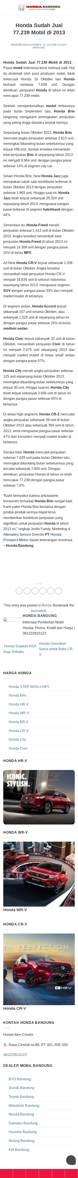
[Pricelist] (32, 1173)
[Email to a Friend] (42, 591)
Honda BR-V (18, 722)
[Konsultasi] (71, 1173)
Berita (46, 605)
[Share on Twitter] (35, 591)
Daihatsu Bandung (23, 1123)
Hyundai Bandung (23, 1132)
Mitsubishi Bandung (24, 1105)
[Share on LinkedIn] (58, 591)
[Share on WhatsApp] (19, 591)
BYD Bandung (20, 1079)
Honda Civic (18, 748)
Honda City (17, 739)
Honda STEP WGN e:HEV (29, 687)
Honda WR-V (19, 713)
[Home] (6, 1173)
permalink (38, 611)
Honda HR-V (19, 704)
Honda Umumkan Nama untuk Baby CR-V (56, 649)
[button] (72, 7)
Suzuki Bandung (21, 1088)
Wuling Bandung (21, 1141)
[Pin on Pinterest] (50, 591)
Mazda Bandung (21, 1114)
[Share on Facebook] (27, 591)
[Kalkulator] (45, 1173)
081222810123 (15, 1055)
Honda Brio (17, 695)
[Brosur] (58, 1173)
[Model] (19, 1173)
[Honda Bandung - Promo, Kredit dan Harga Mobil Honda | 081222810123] (39, 7)
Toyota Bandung (21, 1097)
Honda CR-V (19, 731)
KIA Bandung (19, 1150)
